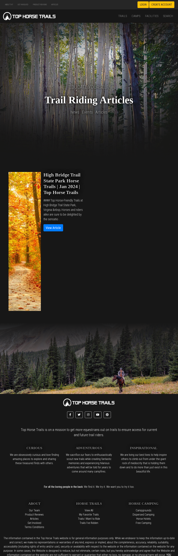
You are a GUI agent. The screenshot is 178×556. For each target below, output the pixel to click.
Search (168, 16)
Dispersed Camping (143, 514)
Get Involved (23, 4)
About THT (9, 4)
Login (143, 4)
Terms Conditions (34, 527)
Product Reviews (40, 4)
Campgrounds (143, 510)
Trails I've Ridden (89, 523)
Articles (54, 4)
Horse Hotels (143, 518)
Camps (136, 16)
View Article (53, 228)
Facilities (152, 16)
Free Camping (143, 523)
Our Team (34, 510)
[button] (70, 414)
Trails (122, 16)
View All (89, 510)
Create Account (161, 4)
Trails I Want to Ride (89, 518)
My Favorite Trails (89, 514)
